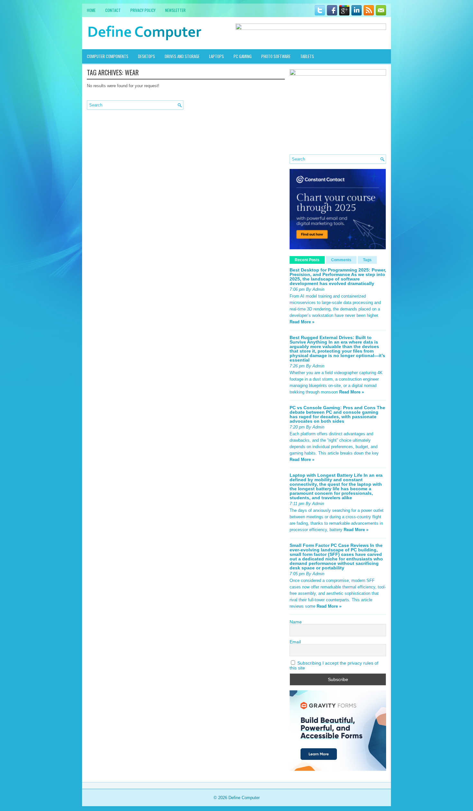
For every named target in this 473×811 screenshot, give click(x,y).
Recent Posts (307, 260)
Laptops (216, 56)
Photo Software (276, 56)
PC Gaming (243, 56)
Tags (367, 260)
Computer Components (107, 56)
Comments (341, 260)
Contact (113, 10)
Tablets (307, 56)
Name (296, 622)
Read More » (302, 321)
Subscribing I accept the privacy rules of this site (334, 665)
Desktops (146, 56)
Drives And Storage (182, 56)
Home (91, 10)
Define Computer (244, 797)
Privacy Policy (142, 10)
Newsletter (175, 10)
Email (295, 642)
